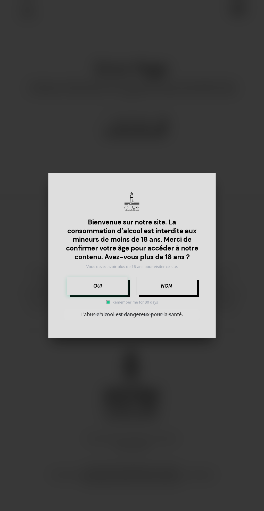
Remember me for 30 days (135, 302)
